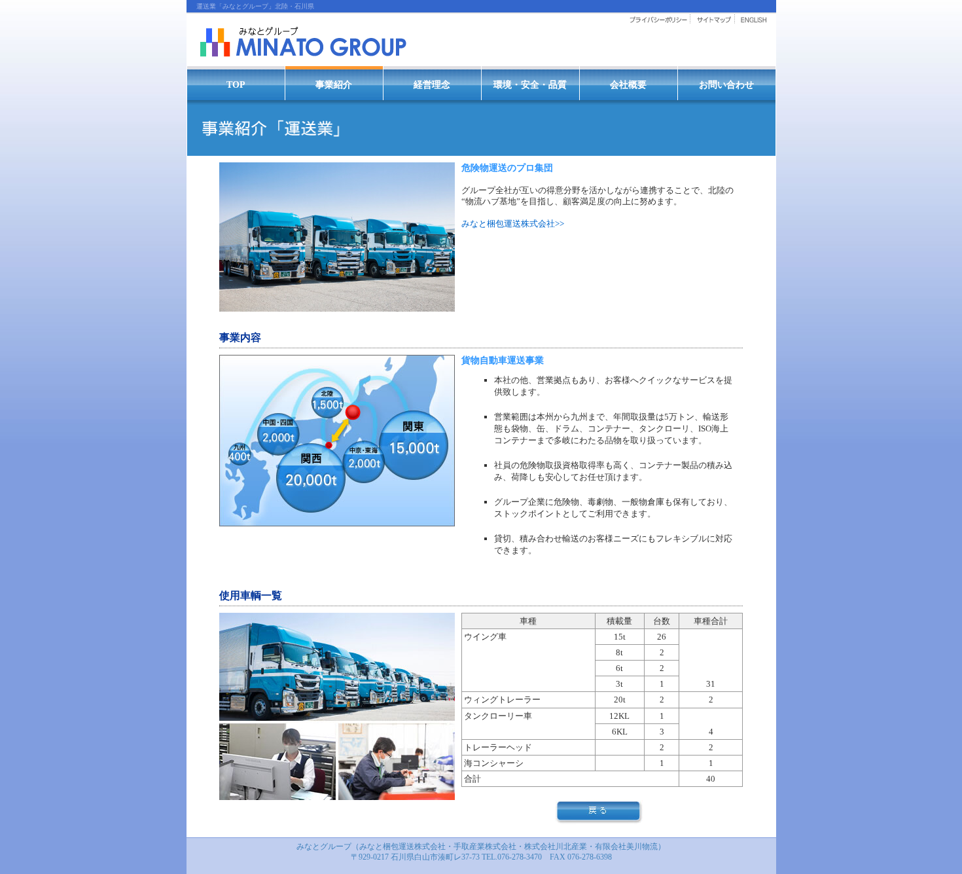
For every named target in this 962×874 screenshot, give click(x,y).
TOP (235, 84)
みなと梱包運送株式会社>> (512, 223)
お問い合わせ (726, 84)
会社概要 (628, 84)
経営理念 (432, 84)
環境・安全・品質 (530, 84)
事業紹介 (333, 84)
